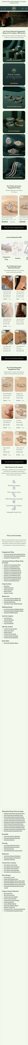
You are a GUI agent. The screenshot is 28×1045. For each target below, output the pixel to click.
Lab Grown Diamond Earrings (12, 845)
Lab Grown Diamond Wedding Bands (13, 609)
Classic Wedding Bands (10, 903)
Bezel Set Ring (8, 591)
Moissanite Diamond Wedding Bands (13, 611)
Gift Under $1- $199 (9, 877)
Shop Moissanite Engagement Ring (14, 462)
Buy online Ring (8, 893)
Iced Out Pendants (9, 620)
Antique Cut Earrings (9, 907)
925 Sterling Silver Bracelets (11, 870)
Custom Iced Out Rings (10, 634)
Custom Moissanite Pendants (11, 900)
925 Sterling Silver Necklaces (12, 866)
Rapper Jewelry (8, 632)
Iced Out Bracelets (9, 623)
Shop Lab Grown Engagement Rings (14, 227)
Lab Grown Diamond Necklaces (12, 856)
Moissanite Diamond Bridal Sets (12, 600)
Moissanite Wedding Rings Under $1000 (14, 884)
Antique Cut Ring (8, 593)
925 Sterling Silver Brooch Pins (12, 872)
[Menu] (2, 8)
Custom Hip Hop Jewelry (10, 629)
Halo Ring (6, 586)
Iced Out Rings (8, 618)
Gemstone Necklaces (9, 859)
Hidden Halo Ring (9, 587)
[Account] (22, 8)
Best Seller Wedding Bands (11, 643)
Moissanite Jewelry (9, 902)
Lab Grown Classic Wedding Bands (13, 603)
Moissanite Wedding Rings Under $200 (14, 881)
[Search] (5, 8)
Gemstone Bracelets (9, 840)
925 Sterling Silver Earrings (11, 868)
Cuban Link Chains (9, 630)
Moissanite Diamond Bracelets (12, 838)
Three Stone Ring (8, 589)
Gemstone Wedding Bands (11, 612)
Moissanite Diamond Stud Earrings (13, 850)
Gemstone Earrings (9, 849)
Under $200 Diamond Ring (11, 879)
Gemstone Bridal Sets (9, 602)
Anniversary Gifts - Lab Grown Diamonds (14, 909)
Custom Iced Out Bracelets (11, 637)
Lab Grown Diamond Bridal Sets (12, 598)
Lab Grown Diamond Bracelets (12, 836)
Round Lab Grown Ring (10, 898)
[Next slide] (25, 209)
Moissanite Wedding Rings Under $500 (14, 882)
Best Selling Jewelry (9, 895)
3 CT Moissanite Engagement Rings (13, 910)
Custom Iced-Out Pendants (11, 636)
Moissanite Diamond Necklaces (12, 858)
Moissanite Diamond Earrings (12, 847)
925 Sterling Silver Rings (10, 865)
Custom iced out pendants (11, 897)
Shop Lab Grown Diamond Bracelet (14, 358)
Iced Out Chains (8, 621)
